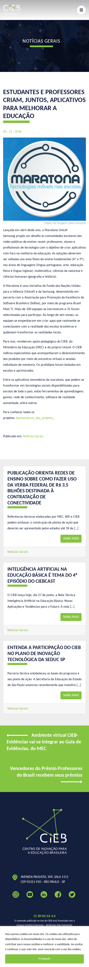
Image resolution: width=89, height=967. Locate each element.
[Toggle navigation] (81, 10)
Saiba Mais (71, 538)
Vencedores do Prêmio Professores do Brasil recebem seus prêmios (46, 772)
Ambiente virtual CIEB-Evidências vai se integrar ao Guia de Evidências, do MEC (44, 742)
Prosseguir (44, 958)
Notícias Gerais (33, 436)
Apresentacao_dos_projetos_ (35, 418)
